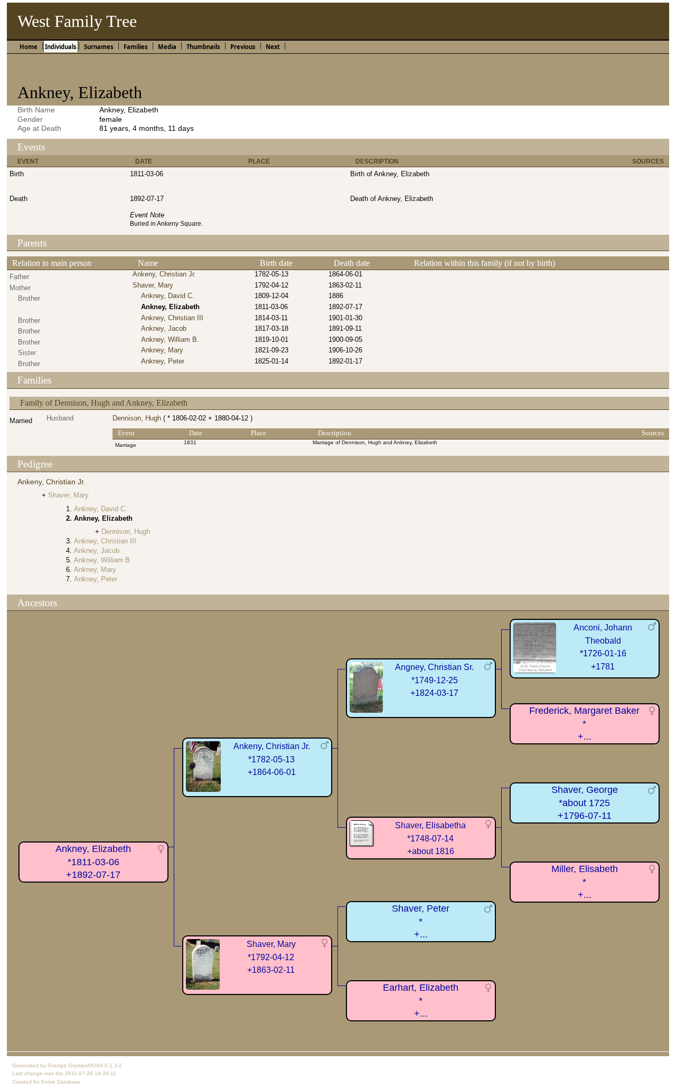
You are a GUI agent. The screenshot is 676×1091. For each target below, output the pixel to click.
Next (273, 47)
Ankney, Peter (162, 361)
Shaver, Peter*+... (420, 921)
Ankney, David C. (167, 296)
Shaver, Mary (153, 285)
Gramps (57, 1065)
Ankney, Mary (162, 350)
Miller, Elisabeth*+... (584, 882)
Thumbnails (203, 47)
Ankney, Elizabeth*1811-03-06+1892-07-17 (93, 862)
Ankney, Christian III (172, 318)
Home (28, 47)
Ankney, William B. (170, 339)
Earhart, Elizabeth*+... (420, 1000)
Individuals (61, 47)
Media (167, 47)
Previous (243, 47)
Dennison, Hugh (136, 418)
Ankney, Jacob (163, 328)
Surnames (99, 47)
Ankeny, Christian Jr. (164, 274)
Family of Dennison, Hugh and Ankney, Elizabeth (103, 402)
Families (136, 47)
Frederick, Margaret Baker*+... (584, 723)
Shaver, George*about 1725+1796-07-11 (584, 802)
